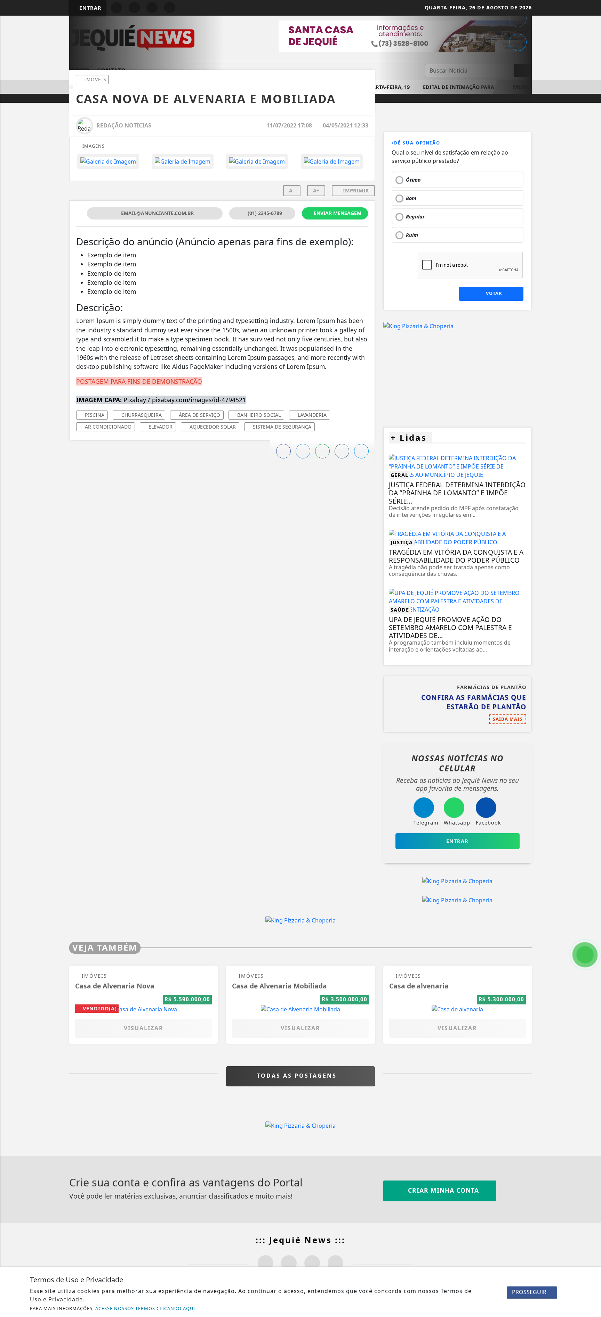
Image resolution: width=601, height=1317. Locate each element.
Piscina (93, 415)
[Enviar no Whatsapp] (322, 451)
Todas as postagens (298, 1075)
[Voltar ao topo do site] (591, 790)
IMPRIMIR (355, 190)
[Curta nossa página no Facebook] (265, 1263)
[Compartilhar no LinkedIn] (518, 42)
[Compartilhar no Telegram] (518, 18)
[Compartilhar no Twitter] (303, 451)
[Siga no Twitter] (169, 7)
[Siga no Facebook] (116, 7)
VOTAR (493, 293)
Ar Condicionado (107, 426)
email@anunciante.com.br (157, 213)
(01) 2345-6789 (264, 213)
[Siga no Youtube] (152, 7)
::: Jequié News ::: (300, 1239)
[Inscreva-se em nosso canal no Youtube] (335, 1263)
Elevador (160, 426)
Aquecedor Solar (212, 426)
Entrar (90, 8)
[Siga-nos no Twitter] (312, 1263)
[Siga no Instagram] (134, 7)
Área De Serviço (198, 415)
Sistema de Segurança (281, 426)
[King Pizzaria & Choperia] (418, 325)
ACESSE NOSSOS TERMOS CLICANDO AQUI (145, 1308)
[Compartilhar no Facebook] (283, 451)
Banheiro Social (258, 415)
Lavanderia (311, 415)
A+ (316, 190)
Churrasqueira (141, 415)
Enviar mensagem (336, 213)
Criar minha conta (442, 1190)
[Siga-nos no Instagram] (289, 1263)
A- (291, 190)
